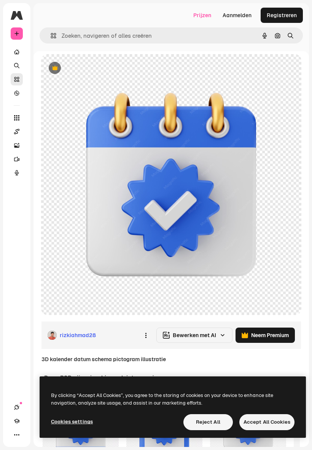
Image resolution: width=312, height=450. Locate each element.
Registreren (282, 15)
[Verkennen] (17, 93)
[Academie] (17, 421)
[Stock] (17, 79)
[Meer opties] (145, 335)
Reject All (208, 422)
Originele (91, 68)
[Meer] (17, 435)
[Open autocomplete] (50, 36)
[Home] (17, 52)
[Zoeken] (17, 65)
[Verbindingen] (17, 407)
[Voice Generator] (17, 173)
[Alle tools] (17, 118)
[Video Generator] (17, 159)
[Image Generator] (17, 145)
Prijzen (202, 15)
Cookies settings (72, 421)
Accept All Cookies (267, 422)
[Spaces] (17, 131)
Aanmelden (237, 15)
